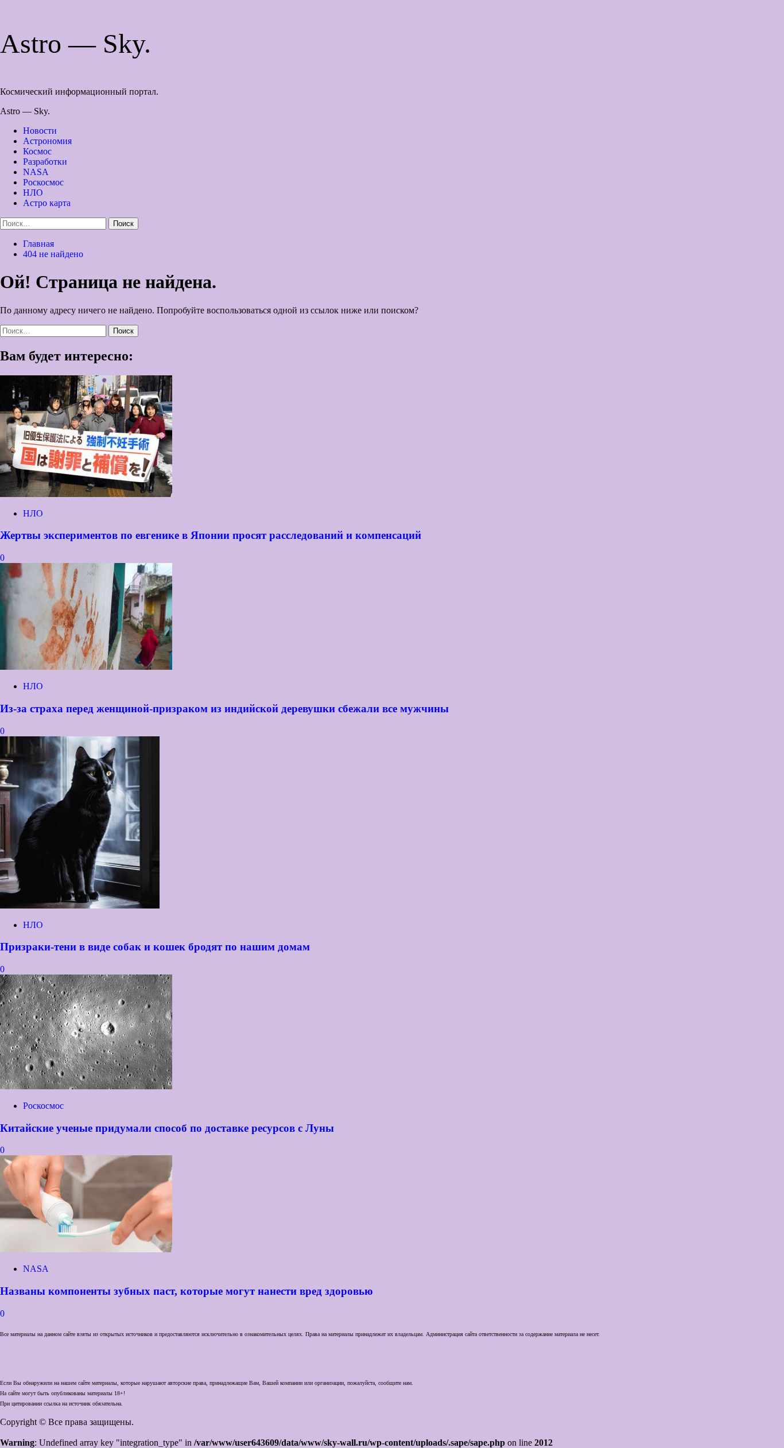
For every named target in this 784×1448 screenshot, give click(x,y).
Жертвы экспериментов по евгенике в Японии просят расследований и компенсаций (210, 535)
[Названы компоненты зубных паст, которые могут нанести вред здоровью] (86, 1249)
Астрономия (47, 141)
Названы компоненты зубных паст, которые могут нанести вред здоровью (186, 1291)
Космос (37, 151)
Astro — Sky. (75, 43)
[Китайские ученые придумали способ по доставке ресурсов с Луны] (86, 1086)
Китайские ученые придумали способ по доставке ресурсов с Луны (167, 1128)
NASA (36, 172)
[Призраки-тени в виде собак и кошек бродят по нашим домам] (80, 905)
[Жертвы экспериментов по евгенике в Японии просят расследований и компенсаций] (86, 494)
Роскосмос (43, 182)
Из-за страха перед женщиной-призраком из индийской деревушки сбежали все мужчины (224, 708)
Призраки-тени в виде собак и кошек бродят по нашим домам (155, 947)
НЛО (33, 192)
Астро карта (47, 203)
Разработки (45, 161)
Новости (40, 130)
